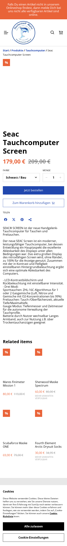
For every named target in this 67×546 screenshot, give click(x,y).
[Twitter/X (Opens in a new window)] (13, 219)
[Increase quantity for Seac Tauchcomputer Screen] (60, 177)
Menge (47, 170)
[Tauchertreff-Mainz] (23, 32)
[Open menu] (6, 32)
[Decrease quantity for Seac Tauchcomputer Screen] (46, 177)
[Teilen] (30, 219)
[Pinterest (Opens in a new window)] (22, 219)
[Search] (52, 32)
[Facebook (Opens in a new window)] (5, 219)
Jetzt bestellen (33, 190)
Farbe (6, 170)
